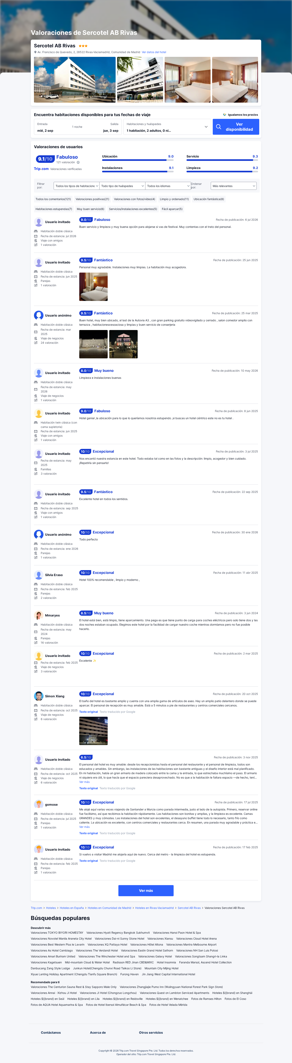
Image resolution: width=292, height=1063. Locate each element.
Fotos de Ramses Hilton (206, 998)
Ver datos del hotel (154, 52)
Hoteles (51, 907)
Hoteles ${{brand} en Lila (83, 998)
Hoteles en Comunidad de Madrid (109, 907)
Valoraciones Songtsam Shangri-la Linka (201, 956)
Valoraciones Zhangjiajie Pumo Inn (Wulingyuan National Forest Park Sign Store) (171, 987)
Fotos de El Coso (235, 998)
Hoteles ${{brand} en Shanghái (232, 992)
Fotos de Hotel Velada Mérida (168, 1004)
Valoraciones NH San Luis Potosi (197, 950)
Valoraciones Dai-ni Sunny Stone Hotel (119, 938)
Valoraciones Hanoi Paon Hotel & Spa (177, 932)
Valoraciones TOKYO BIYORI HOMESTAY (57, 932)
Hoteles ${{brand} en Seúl (47, 998)
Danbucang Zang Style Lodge (50, 968)
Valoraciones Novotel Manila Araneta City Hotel (61, 938)
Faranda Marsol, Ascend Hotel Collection (205, 962)
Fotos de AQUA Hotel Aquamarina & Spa (57, 1004)
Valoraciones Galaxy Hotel (155, 956)
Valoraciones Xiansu (160, 938)
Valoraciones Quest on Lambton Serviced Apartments (174, 992)
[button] (255, 6)
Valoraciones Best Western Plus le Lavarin (57, 944)
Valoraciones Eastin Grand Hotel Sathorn (147, 950)
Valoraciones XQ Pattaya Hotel (107, 944)
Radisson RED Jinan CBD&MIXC (133, 962)
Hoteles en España (72, 907)
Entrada (42, 124)
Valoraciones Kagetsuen (46, 962)
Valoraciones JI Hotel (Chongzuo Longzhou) (108, 992)
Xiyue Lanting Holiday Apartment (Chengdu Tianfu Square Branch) (74, 974)
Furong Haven (129, 974)
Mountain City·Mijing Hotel (161, 968)
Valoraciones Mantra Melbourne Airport (191, 944)
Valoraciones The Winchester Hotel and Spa (106, 956)
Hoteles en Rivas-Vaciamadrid (154, 907)
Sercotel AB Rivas (189, 907)
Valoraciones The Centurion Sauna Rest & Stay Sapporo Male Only (74, 987)
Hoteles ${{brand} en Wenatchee (167, 998)
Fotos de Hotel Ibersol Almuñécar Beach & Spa (116, 1004)
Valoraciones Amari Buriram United (53, 956)
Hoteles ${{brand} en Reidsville (123, 998)
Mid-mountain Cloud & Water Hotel (87, 962)
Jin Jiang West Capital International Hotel (168, 974)
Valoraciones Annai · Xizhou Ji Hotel (54, 992)
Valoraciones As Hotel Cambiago (52, 950)
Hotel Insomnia (166, 962)
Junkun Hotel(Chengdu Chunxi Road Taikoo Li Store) (107, 968)
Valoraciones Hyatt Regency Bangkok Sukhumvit (118, 932)
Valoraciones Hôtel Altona (146, 944)
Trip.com (36, 907)
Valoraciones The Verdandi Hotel (97, 950)
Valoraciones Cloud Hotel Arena (196, 938)
